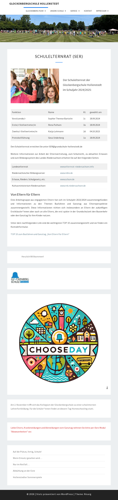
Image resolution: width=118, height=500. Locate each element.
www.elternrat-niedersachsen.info (77, 166)
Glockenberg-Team (34, 11)
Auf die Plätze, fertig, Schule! (27, 451)
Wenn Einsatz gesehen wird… (27, 458)
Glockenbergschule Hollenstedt (34, 3)
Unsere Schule (57, 11)
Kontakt (88, 11)
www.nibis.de (66, 172)
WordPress (67, 494)
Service (73, 11)
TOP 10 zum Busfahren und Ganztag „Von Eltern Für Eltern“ (40, 234)
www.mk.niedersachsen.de (73, 185)
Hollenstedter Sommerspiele (27, 477)
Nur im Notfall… (21, 464)
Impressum (101, 11)
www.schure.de (67, 179)
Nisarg (87, 494)
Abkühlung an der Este (24, 470)
